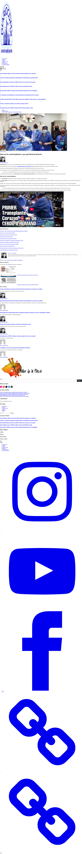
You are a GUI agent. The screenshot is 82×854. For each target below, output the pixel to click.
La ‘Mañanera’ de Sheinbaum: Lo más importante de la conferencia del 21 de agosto (19, 94)
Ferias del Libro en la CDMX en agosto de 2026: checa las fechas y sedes (16, 107)
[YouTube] (42, 610)
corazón (8, 260)
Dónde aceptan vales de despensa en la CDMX (8, 238)
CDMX (3, 59)
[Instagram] (42, 531)
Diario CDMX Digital (4, 310)
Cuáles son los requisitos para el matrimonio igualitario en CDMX (11, 240)
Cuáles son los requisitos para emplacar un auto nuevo (9, 242)
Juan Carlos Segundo (3, 162)
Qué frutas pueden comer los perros (6, 236)
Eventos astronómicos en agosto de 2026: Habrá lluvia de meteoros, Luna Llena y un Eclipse (21, 289)
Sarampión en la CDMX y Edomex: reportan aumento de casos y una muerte (17, 336)
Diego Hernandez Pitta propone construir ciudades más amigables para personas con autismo (21, 300)
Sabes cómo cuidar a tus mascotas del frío (7, 246)
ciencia (5, 260)
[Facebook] (42, 690)
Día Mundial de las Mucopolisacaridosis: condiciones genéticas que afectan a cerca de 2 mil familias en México (25, 312)
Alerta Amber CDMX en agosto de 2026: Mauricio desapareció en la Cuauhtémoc (18, 90)
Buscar (1, 378)
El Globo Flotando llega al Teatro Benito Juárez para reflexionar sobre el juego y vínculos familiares (23, 99)
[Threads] (42, 851)
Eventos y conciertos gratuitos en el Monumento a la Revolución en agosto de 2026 (19, 77)
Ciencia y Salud (5, 61)
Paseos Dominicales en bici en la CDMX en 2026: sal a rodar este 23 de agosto (17, 82)
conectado (9, 264)
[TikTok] (42, 771)
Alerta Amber (4, 58)
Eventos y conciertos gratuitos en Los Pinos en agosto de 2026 (14, 103)
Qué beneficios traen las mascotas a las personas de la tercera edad (11, 248)
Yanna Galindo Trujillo (4, 345)
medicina (15, 260)
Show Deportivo (5, 63)
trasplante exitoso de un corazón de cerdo (25, 166)
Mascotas (4, 62)
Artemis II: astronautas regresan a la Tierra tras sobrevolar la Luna (15, 324)
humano (11, 260)
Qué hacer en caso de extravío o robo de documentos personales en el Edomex (14, 231)
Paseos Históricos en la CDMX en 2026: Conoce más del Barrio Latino (16, 86)
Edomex (3, 60)
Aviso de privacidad (5, 64)
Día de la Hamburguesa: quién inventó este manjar (9, 249)
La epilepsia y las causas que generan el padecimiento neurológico (15, 347)
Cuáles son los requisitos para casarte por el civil (8, 234)
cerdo (3, 260)
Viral (3, 411)
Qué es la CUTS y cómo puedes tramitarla (7, 232)
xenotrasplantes (20, 260)
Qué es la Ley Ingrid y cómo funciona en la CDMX (9, 244)
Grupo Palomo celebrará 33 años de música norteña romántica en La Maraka (18, 73)
